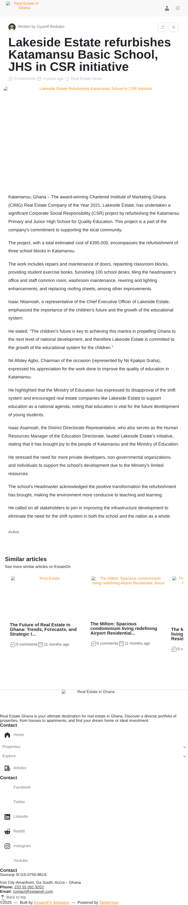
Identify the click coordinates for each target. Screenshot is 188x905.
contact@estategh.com (33, 892)
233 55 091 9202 (29, 887)
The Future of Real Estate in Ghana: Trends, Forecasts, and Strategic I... (43, 629)
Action (13, 532)
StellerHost (108, 903)
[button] (178, 8)
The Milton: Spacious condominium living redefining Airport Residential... (124, 628)
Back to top (16, 897)
